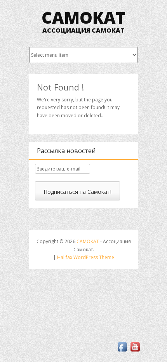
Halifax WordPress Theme (85, 257)
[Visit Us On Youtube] (135, 351)
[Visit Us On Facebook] (122, 351)
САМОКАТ (83, 17)
